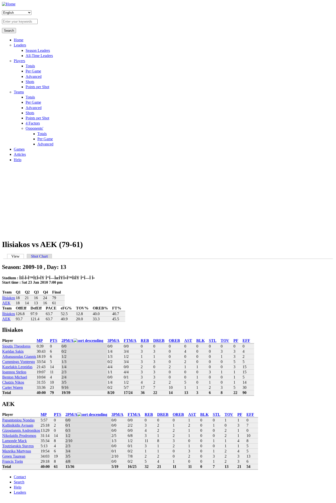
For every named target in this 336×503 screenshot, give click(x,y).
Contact (20, 477)
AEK (6, 303)
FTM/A (130, 340)
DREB (159, 340)
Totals (30, 66)
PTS (53, 340)
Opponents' (34, 128)
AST (188, 340)
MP (40, 340)
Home (18, 40)
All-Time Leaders (39, 56)
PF (235, 340)
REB (145, 340)
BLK (200, 340)
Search (19, 482)
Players (19, 61)
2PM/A (67, 340)
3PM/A (113, 340)
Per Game (33, 71)
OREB (174, 340)
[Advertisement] (168, 200)
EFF (246, 340)
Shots (30, 82)
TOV (225, 340)
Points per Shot (37, 87)
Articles (20, 154)
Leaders (20, 45)
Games (19, 149)
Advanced (34, 76)
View (17, 256)
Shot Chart (39, 256)
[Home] (8, 4)
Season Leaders (38, 50)
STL (212, 340)
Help (17, 160)
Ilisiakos (8, 298)
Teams (19, 92)
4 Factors (33, 123)
